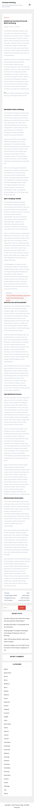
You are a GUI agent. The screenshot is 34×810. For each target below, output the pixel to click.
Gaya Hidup (7, 724)
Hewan (6, 727)
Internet (6, 738)
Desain (6, 698)
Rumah (6, 782)
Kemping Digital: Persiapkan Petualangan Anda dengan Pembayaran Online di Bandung (16, 633)
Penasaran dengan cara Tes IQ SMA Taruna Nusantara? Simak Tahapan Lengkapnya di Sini (16, 647)
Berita (5, 680)
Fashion (6, 706)
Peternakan (7, 775)
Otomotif (6, 760)
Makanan (6, 17)
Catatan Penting (9, 2)
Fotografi (6, 709)
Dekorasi (6, 695)
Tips (5, 790)
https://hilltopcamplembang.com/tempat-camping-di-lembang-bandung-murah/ (18, 298)
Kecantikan (7, 742)
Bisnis (5, 687)
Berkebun (7, 684)
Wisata (6, 793)
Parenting (7, 764)
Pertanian (7, 771)
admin (18, 27)
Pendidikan (7, 768)
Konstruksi (7, 749)
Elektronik (7, 702)
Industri (6, 735)
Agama (6, 669)
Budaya (6, 691)
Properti (6, 779)
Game (5, 720)
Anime (6, 676)
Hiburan (6, 731)
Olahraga (6, 757)
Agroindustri (7, 673)
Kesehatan (7, 746)
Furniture (6, 713)
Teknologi (7, 786)
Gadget (6, 716)
